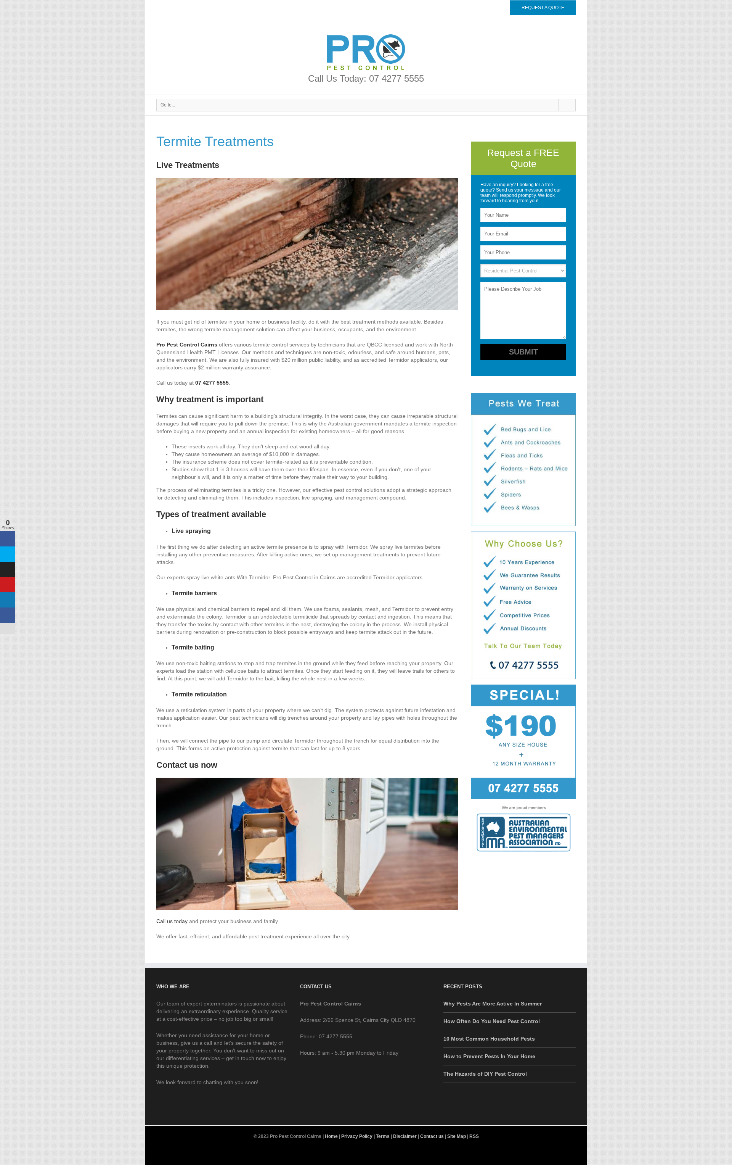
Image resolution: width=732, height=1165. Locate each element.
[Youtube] (360, 1153)
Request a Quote (543, 7)
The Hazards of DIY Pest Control (485, 1074)
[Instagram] (372, 1153)
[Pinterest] (384, 1153)
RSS (474, 1136)
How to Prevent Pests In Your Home (489, 1056)
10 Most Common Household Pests (489, 1039)
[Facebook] (476, 7)
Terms (383, 1136)
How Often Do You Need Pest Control (491, 1021)
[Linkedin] (500, 7)
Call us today (172, 921)
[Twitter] (488, 7)
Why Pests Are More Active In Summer (492, 1004)
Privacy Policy (356, 1136)
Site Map (456, 1136)
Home (331, 1136)
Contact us (432, 1136)
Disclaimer (405, 1136)
